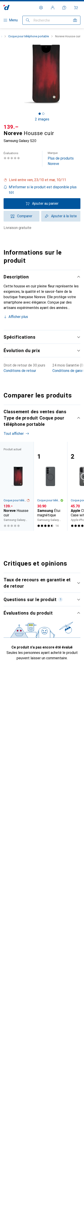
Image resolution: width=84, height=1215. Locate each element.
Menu (13, 20)
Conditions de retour (20, 371)
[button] (42, 180)
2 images (42, 119)
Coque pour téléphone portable (28, 36)
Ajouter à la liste (64, 216)
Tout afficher (14, 433)
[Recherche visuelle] (75, 20)
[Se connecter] (52, 7)
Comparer (24, 216)
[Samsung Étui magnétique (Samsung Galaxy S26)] (50, 486)
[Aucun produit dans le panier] (76, 7)
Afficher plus (18, 317)
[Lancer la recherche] (27, 20)
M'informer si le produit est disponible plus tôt (43, 190)
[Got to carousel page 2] (43, 114)
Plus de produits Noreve (61, 158)
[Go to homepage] (7, 7)
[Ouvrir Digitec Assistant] (64, 7)
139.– (11, 127)
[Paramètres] (41, 7)
